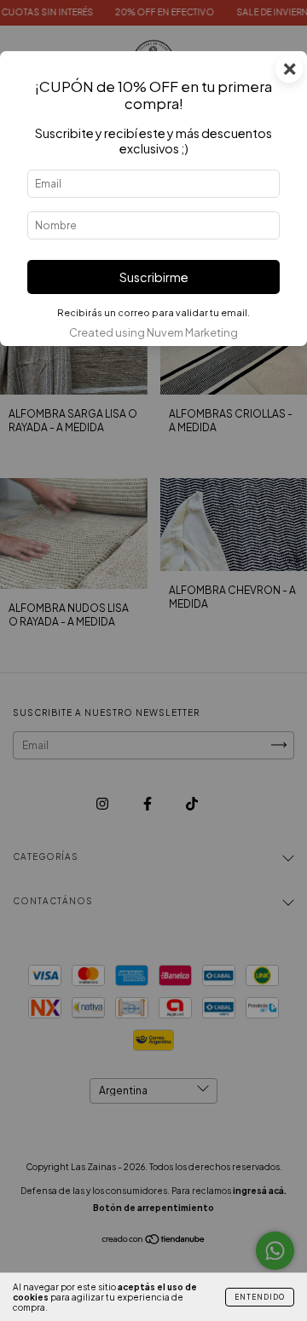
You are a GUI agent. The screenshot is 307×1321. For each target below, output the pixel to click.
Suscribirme (153, 277)
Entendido (260, 1297)
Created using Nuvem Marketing (153, 332)
